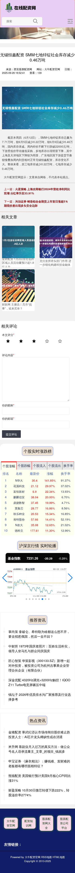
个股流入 (39, 465)
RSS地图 (46, 857)
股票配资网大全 (46, 823)
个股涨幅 (8, 466)
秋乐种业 (19, 514)
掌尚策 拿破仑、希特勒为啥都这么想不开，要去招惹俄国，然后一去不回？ (39, 634)
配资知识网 (28, 823)
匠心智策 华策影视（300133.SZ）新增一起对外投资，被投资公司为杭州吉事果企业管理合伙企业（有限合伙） (39, 665)
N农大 (19, 525)
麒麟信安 (19, 497)
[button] (4, 577)
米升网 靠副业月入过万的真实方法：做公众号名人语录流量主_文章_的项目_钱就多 (39, 749)
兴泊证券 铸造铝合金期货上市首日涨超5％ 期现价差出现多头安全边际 (36, 203)
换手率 (68, 465)
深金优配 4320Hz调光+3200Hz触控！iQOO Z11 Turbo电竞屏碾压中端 (39, 682)
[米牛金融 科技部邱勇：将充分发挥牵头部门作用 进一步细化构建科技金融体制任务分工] (56, 241)
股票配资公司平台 (64, 823)
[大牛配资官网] (21, 8)
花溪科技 (19, 486)
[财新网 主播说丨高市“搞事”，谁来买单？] (18, 285)
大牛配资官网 (11, 823)
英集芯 (19, 508)
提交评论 (11, 434)
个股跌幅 (24, 465)
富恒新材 (19, 491)
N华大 (19, 480)
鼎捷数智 (19, 503)
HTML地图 (59, 857)
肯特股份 (19, 519)
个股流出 (54, 465)
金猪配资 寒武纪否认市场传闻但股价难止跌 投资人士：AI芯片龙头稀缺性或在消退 (39, 734)
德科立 (19, 530)
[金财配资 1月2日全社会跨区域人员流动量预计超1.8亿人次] (18, 241)
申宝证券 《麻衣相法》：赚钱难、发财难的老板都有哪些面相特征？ (39, 763)
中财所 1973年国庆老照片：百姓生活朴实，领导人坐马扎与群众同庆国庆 (39, 648)
